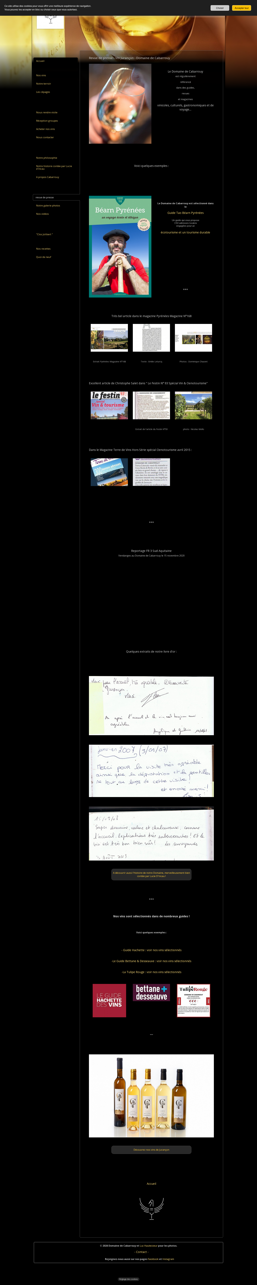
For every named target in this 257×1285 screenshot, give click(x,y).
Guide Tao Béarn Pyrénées (185, 213)
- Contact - (141, 1252)
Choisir (220, 8)
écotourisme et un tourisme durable (185, 232)
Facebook (153, 1259)
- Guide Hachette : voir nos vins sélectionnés (151, 950)
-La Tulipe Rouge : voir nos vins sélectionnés (151, 972)
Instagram (168, 1259)
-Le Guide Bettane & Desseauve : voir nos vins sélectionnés (151, 961)
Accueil (151, 1184)
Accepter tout (242, 8)
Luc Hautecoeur (149, 1245)
